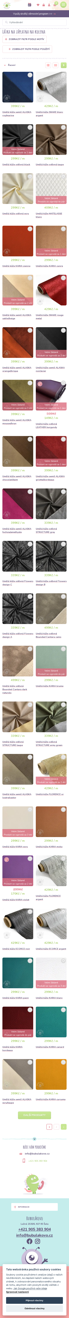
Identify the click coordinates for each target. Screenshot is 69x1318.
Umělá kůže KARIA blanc (49, 997)
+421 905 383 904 (37, 1160)
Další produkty (34, 1115)
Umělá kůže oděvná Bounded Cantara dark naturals (14, 689)
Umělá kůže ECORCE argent (51, 948)
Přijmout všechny (34, 1300)
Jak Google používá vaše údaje (30, 1288)
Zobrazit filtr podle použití (31, 49)
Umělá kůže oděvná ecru (15, 213)
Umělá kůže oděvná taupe (50, 164)
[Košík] (54, 5)
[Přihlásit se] (44, 5)
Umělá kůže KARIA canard (50, 1047)
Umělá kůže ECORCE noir (16, 948)
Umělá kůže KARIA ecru (15, 846)
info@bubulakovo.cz (34, 1235)
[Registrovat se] (49, 5)
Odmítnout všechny (35, 1308)
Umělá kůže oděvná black (16, 164)
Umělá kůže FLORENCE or (50, 794)
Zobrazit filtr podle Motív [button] (26, 39)
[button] (21, 65)
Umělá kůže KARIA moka (49, 846)
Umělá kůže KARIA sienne (16, 266)
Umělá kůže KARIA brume (49, 686)
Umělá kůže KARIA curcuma (50, 1099)
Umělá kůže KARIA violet (15, 899)
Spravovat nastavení (17, 1292)
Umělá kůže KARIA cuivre (49, 266)
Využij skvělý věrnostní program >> (33, 14)
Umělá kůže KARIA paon (15, 997)
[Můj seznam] (38, 5)
